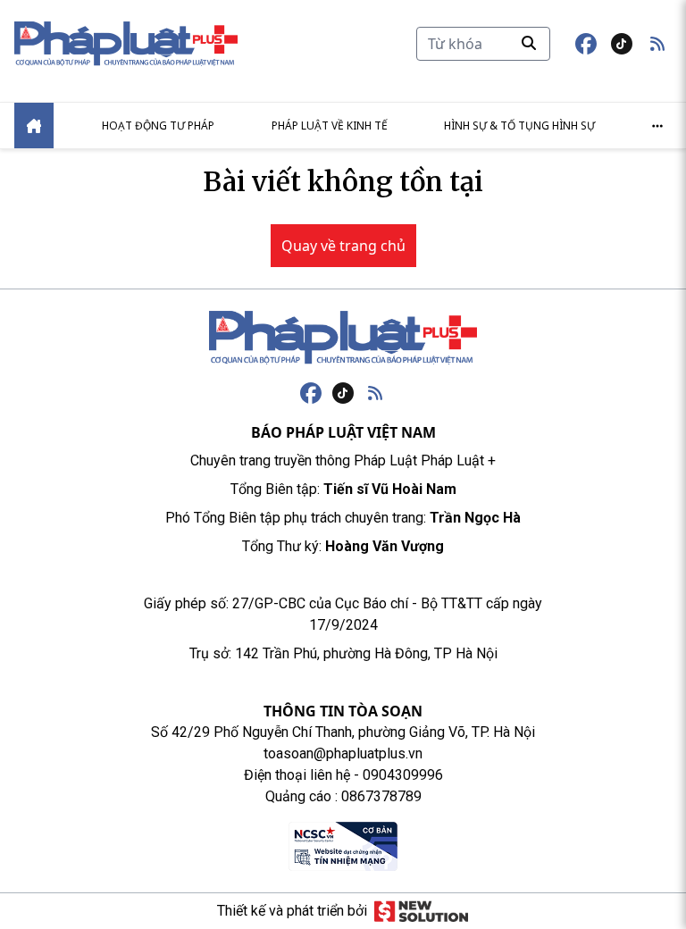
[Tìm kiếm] (529, 43)
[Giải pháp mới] (421, 911)
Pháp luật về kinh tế (330, 125)
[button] (657, 43)
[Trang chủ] (343, 337)
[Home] (34, 125)
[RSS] (375, 393)
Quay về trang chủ (343, 245)
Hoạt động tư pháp (158, 125)
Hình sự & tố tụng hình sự (519, 125)
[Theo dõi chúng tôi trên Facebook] (586, 43)
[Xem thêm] (657, 126)
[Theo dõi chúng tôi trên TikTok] (621, 43)
